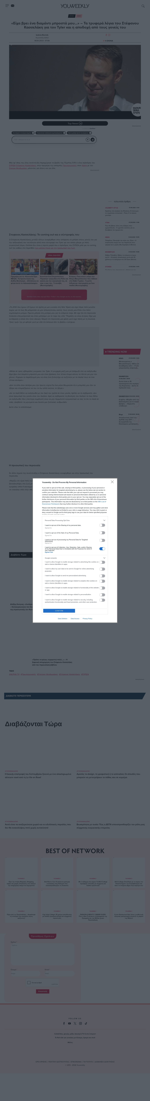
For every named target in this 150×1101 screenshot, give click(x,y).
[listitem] (75, 520)
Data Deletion (62, 618)
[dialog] (75, 550)
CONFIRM (59, 611)
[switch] (102, 525)
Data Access (75, 618)
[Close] (113, 482)
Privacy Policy (87, 618)
